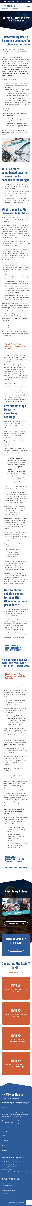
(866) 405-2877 (26, 1)
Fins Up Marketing (20, 1204)
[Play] (16, 907)
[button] (28, 7)
